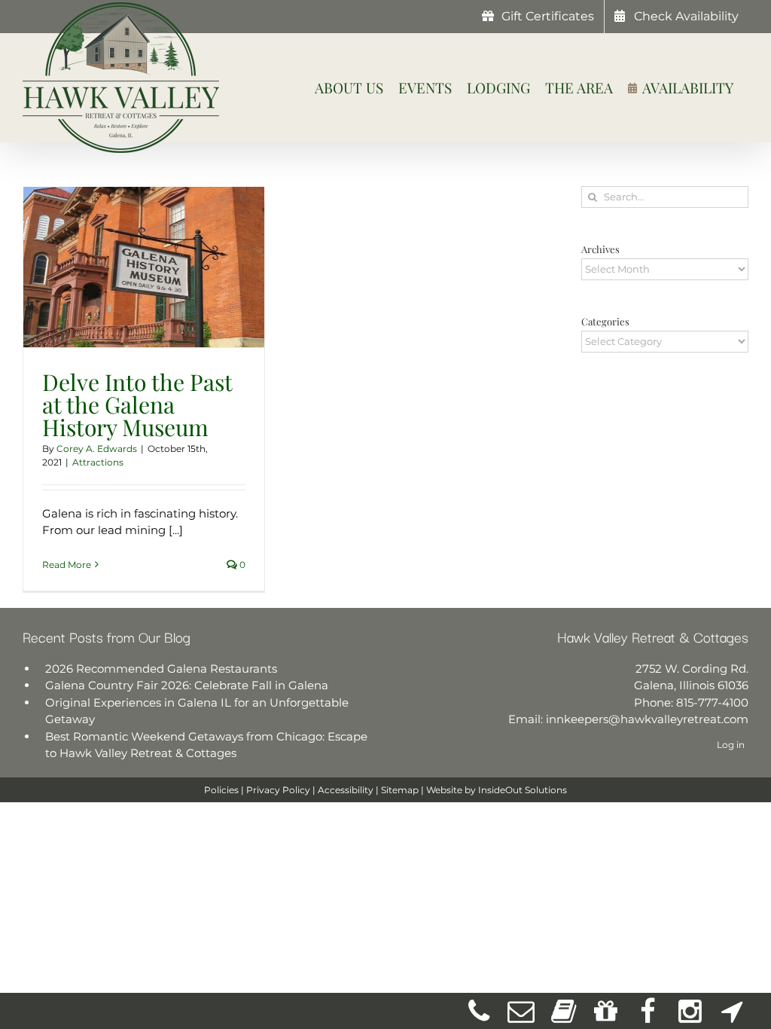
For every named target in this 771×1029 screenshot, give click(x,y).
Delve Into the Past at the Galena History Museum (137, 404)
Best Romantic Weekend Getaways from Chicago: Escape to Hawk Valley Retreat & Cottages (206, 745)
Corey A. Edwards (96, 448)
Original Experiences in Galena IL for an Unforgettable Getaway (197, 711)
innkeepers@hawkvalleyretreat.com (647, 719)
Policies (221, 789)
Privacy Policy (278, 789)
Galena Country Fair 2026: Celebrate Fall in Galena (186, 685)
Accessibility (345, 789)
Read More (66, 564)
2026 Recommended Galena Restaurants (161, 668)
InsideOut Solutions (522, 789)
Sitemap (400, 789)
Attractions (97, 462)
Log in (731, 744)
